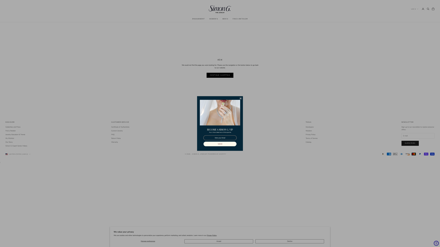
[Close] (240, 98)
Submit (220, 144)
